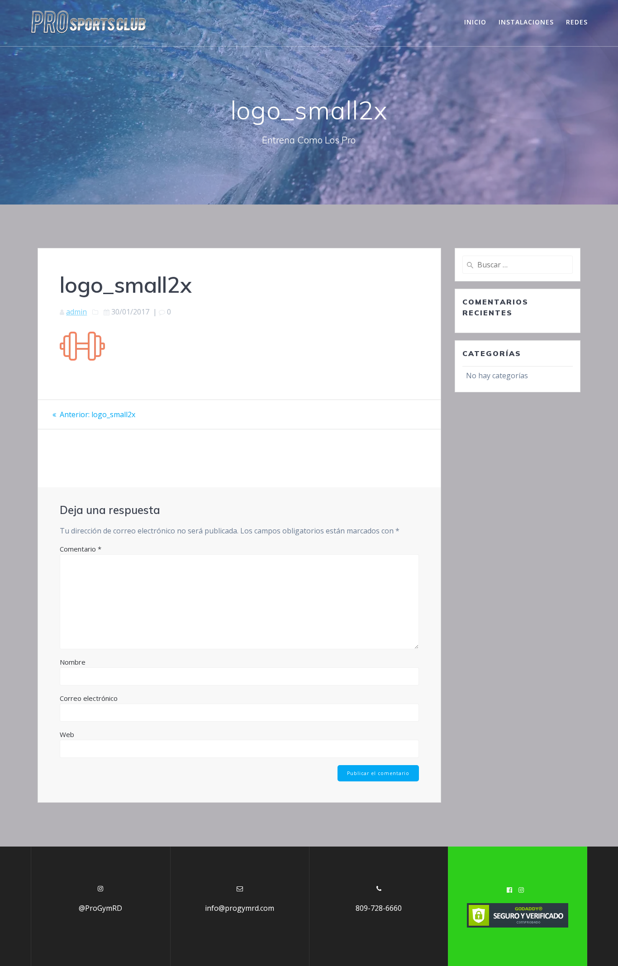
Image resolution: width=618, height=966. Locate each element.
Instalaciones (526, 22)
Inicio (475, 22)
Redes (577, 22)
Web (67, 734)
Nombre (73, 661)
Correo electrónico (89, 698)
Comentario (80, 548)
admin (76, 312)
